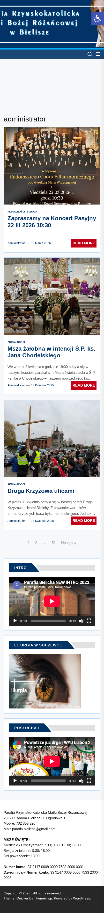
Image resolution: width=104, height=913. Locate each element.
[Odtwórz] (15, 620)
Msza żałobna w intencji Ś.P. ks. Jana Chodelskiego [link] (51, 352)
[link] (97, 18)
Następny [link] (68, 543)
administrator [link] (16, 243)
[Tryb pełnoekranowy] (89, 620)
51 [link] (54, 543)
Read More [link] (84, 243)
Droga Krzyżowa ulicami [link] (40, 491)
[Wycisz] (81, 620)
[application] (52, 601)
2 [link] (36, 543)
